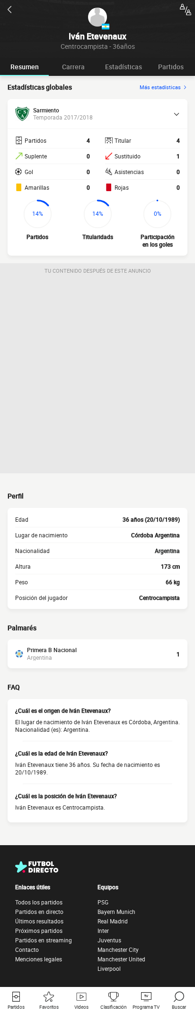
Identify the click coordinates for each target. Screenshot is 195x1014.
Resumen (24, 66)
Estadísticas (123, 66)
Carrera (73, 66)
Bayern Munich (116, 911)
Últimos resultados (39, 921)
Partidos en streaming (43, 940)
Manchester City (118, 949)
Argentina (167, 550)
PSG (103, 902)
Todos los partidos (38, 902)
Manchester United (121, 959)
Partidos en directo (39, 911)
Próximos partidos (38, 930)
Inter (103, 930)
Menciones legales (38, 959)
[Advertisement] (97, 375)
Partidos (171, 66)
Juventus (109, 940)
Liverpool (109, 968)
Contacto (27, 949)
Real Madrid (113, 921)
